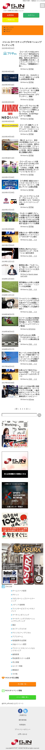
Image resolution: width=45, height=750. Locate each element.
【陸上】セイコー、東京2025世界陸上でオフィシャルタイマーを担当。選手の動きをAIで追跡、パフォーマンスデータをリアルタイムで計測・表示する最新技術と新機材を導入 (29, 146)
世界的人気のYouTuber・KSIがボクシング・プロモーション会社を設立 (28, 251)
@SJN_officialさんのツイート (13, 703)
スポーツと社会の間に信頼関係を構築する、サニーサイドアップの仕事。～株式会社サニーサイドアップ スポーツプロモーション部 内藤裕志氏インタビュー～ (29, 391)
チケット (15, 595)
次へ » (28, 409)
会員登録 (10, 15)
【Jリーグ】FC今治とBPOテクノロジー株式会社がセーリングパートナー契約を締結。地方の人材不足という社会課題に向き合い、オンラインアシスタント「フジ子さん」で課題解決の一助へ (29, 59)
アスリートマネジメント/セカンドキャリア (23, 649)
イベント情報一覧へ (22, 697)
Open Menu (42, 5)
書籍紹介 (15, 670)
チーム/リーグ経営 (18, 591)
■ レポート (8, 29)
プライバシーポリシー (22, 729)
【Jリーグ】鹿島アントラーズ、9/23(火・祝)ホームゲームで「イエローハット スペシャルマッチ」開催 (29, 128)
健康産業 (15, 654)
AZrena (31, 399)
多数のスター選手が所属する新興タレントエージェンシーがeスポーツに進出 (29, 235)
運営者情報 (22, 720)
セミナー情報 (16, 666)
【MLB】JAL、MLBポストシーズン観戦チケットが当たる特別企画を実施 (29, 77)
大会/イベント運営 (18, 644)
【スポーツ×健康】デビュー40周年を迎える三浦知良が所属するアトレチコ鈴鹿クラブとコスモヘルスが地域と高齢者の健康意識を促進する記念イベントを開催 (29, 218)
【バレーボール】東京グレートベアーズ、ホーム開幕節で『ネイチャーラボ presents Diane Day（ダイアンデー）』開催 (29, 92)
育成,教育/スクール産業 (20, 658)
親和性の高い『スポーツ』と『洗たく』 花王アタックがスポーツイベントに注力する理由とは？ (29, 268)
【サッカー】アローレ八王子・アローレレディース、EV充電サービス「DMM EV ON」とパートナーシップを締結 (29, 200)
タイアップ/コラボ (18, 629)
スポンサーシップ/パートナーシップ (23, 599)
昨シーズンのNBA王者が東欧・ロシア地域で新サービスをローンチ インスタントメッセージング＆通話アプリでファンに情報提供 (29, 357)
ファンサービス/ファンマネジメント (23, 609)
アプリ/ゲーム (17, 636)
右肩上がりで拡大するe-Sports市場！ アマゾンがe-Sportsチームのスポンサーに (29, 373)
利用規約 (22, 725)
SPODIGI (32, 329)
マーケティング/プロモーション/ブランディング (23, 620)
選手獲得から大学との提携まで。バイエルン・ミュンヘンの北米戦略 (29, 284)
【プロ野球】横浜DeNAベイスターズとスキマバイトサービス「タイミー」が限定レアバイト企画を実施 (29, 184)
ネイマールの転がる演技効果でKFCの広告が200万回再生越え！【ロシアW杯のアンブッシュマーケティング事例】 (29, 322)
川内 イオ (33, 240)
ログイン (31, 15)
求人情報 (15, 662)
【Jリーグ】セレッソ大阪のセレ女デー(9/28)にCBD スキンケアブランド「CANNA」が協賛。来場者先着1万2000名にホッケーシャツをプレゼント (29, 166)
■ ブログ (7, 31)
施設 (13, 625)
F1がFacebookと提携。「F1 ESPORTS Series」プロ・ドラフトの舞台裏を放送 (29, 338)
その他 (14, 674)
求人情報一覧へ (22, 684)
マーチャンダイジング (20, 615)
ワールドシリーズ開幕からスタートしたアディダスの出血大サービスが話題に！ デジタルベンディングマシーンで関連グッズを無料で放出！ (29, 304)
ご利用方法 (10, 20)
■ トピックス (9, 27)
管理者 (31, 69)
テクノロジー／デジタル (21, 633)
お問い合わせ (22, 734)
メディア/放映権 (18, 605)
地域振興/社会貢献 (18, 640)
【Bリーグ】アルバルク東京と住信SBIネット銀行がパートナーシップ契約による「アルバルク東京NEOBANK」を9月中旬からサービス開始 (29, 111)
